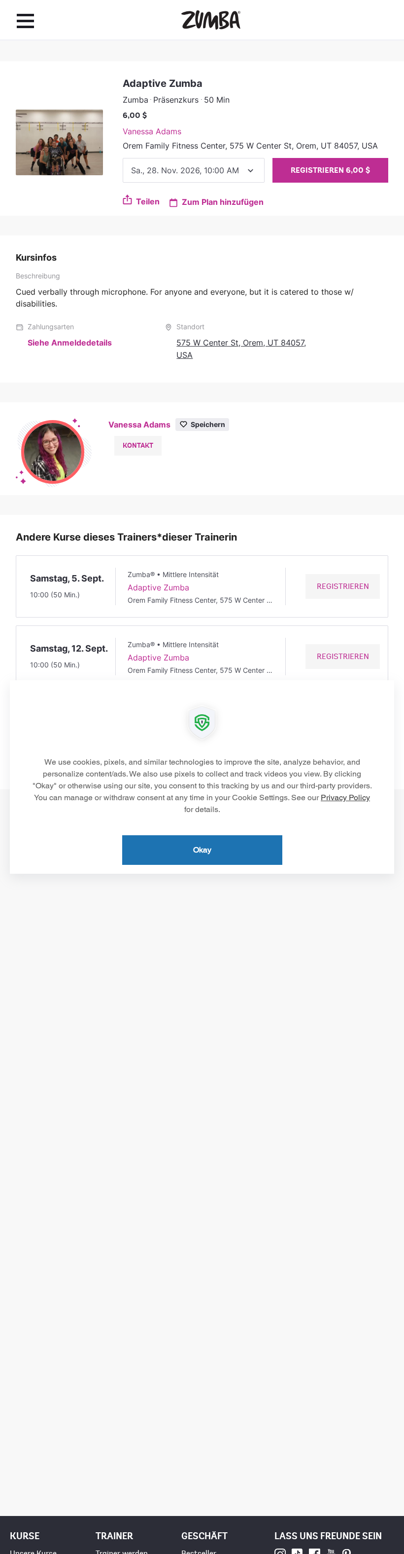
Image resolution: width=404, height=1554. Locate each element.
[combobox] (194, 170)
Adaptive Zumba (158, 587)
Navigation (25, 20)
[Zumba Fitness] (210, 20)
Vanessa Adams (152, 131)
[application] (202, 777)
